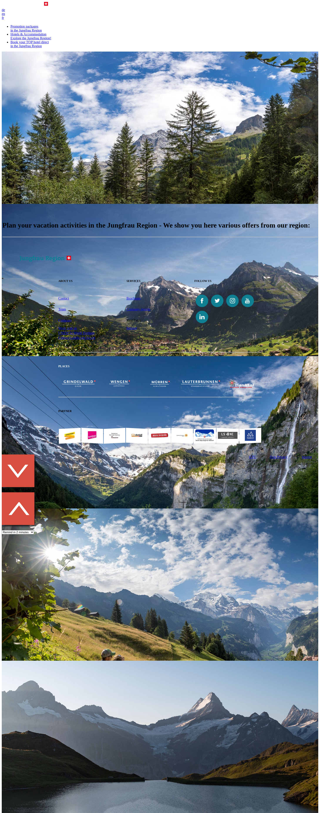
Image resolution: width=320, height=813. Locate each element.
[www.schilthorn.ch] (92, 440)
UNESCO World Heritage (76, 333)
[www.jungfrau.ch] (70, 435)
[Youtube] (247, 307)
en (3, 14)
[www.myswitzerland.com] (182, 440)
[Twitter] (217, 307)
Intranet (131, 328)
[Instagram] (232, 307)
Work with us (67, 328)
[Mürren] (160, 385)
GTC (252, 457)
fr (3, 18)
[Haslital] (241, 387)
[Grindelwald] (79, 385)
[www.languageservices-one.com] (227, 437)
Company (65, 320)
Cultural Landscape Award (76, 338)
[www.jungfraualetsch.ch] (204, 440)
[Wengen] (119, 385)
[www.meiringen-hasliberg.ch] (114, 440)
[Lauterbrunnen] (200, 385)
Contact (63, 298)
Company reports (138, 309)
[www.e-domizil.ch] (137, 440)
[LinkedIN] (202, 323)
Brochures (133, 298)
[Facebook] (202, 307)
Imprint (307, 457)
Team (62, 309)
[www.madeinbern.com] (159, 440)
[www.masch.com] (250, 440)
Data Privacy (279, 457)
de (3, 10)
